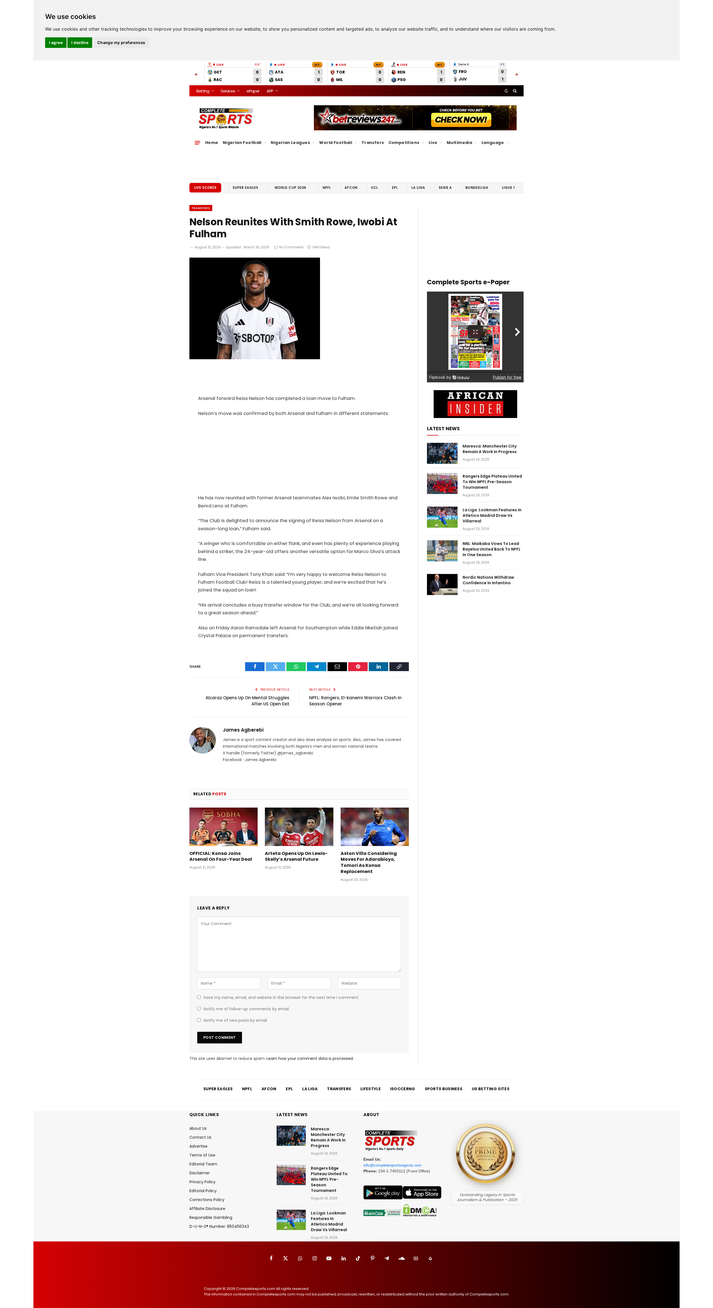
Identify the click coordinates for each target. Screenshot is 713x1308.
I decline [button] (79, 42)
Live (433, 142)
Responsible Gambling (210, 1217)
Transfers (373, 142)
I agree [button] (56, 42)
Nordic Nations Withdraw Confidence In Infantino (488, 580)
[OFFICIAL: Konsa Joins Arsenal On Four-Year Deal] (223, 827)
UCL (374, 187)
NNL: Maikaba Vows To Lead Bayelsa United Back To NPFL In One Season (492, 549)
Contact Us (200, 1137)
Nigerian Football (242, 142)
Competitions (404, 142)
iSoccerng (402, 1089)
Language (493, 142)
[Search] (514, 90)
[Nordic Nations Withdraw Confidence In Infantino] (442, 584)
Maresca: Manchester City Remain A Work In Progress (490, 448)
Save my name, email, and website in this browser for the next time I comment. (281, 997)
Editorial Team (203, 1164)
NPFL (327, 187)
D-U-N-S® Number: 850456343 (219, 1226)
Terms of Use (202, 1155)
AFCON (351, 187)
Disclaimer (199, 1173)
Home (211, 142)
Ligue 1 (508, 187)
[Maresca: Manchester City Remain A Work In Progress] (442, 453)
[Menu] (197, 142)
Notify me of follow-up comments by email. (247, 1009)
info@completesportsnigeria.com (392, 1165)
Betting (202, 91)
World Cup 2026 (290, 187)
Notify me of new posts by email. (236, 1020)
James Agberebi (243, 730)
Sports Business (444, 1089)
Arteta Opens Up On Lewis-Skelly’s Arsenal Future (296, 856)
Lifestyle (370, 1089)
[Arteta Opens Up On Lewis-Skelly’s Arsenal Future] (299, 827)
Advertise (198, 1146)
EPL (395, 187)
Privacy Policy (202, 1182)
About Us (198, 1128)
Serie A (445, 187)
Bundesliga (476, 187)
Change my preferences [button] (121, 42)
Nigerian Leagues (290, 142)
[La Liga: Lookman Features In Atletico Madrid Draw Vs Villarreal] (442, 517)
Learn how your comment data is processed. (310, 1058)
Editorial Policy (203, 1191)
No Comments (291, 247)
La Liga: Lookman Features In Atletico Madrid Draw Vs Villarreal (492, 515)
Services (228, 91)
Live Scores (205, 187)
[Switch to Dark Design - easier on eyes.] (506, 91)
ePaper (252, 91)
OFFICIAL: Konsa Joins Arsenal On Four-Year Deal (220, 856)
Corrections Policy (206, 1199)
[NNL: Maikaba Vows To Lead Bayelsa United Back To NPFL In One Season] (442, 550)
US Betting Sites (490, 1089)
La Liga (418, 187)
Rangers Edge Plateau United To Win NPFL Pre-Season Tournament (492, 481)
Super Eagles (245, 187)
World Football (335, 142)
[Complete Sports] (226, 118)
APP (270, 91)
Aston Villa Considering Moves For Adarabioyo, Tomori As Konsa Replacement (369, 862)
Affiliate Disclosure (207, 1208)
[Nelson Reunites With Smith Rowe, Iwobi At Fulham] (254, 358)
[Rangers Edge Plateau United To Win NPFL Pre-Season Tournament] (442, 483)
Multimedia (459, 142)
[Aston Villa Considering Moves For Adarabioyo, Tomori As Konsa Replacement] (375, 827)
